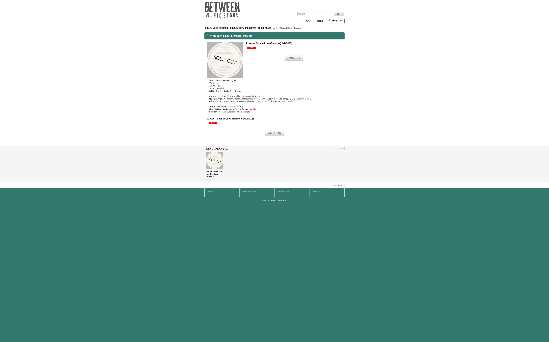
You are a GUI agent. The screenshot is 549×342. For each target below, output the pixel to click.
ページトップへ (339, 186)
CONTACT (317, 191)
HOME (210, 191)
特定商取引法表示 (284, 191)
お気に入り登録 (293, 58)
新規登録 (320, 21)
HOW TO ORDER (249, 191)
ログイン (309, 21)
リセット (340, 148)
